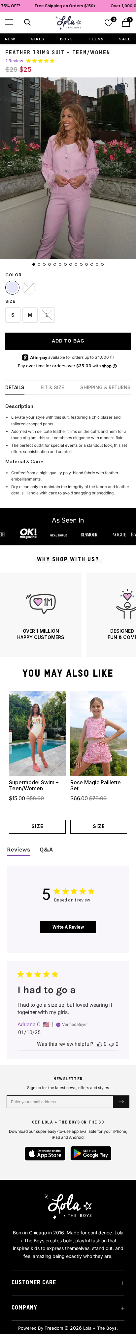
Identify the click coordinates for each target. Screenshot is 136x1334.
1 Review (14, 61)
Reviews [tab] (18, 849)
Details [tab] (14, 387)
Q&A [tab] (46, 849)
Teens (96, 39)
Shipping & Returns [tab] (105, 387)
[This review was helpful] (99, 1044)
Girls (38, 39)
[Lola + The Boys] (68, 22)
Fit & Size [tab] (52, 387)
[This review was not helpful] (111, 1044)
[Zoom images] (10, 86)
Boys (66, 39)
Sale (125, 39)
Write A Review (68, 927)
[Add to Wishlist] (124, 87)
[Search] (26, 23)
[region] (68, 615)
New (10, 39)
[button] (9, 22)
